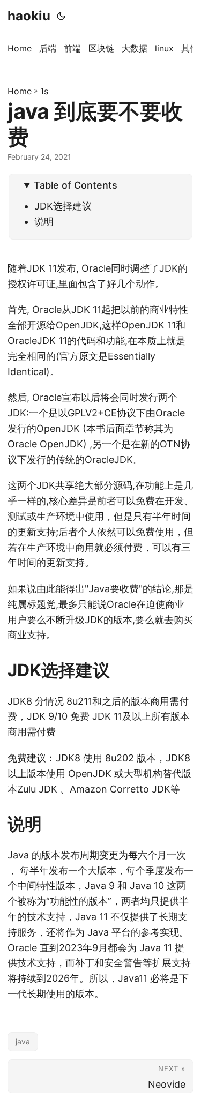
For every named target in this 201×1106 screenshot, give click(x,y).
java (23, 1041)
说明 (44, 221)
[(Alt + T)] (61, 16)
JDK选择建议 (63, 206)
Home (20, 91)
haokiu (29, 16)
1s (44, 91)
